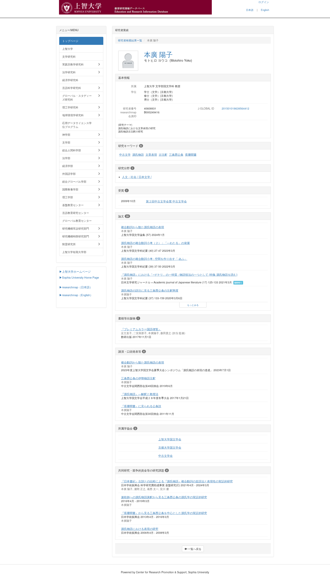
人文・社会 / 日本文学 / (137, 177)
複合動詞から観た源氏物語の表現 (142, 227)
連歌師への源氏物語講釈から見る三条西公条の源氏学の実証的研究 (164, 497)
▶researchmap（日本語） (75, 287)
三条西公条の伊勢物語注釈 (138, 378)
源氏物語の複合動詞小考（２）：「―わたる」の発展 (155, 243)
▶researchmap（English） (76, 295)
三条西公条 (176, 154)
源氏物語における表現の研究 (139, 528)
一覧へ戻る (194, 549)
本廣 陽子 (158, 54)
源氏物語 (138, 154)
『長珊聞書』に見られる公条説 (141, 406)
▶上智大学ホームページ (75, 271)
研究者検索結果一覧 (130, 40)
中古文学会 (165, 455)
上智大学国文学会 (169, 439)
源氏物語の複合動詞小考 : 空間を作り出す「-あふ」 (154, 258)
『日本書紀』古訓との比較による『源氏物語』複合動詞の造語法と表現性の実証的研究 (177, 481)
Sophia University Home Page (80, 277)
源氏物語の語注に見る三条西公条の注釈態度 (149, 290)
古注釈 (163, 154)
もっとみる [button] (193, 304)
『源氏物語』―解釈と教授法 (139, 394)
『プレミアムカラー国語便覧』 (141, 329)
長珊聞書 (191, 154)
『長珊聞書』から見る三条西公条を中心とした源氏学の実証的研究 (164, 513)
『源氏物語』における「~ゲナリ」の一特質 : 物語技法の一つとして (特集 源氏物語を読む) (179, 274)
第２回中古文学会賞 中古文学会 (166, 201)
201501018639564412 (235, 108)
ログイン (263, 2)
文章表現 (151, 154)
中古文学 (125, 154)
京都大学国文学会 (169, 447)
